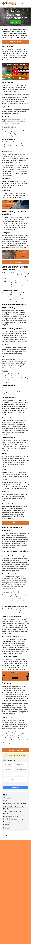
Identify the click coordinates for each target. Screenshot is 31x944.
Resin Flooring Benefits (10, 816)
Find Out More (15, 523)
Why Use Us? (7, 801)
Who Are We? (7, 798)
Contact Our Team (15, 42)
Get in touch (15, 22)
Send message (15, 788)
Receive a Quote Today (15, 750)
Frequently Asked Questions (12, 822)
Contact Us (6, 827)
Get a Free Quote (15, 262)
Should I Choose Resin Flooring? (13, 819)
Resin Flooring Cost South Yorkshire (14, 804)
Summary (6, 825)
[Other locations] (23, 4)
